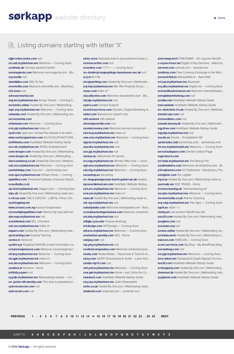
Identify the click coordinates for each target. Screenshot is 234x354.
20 (124, 316)
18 (114, 316)
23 (140, 316)
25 (153, 316)
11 (77, 316)
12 (82, 316)
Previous (18, 316)
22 (135, 316)
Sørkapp (23, 346)
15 (98, 316)
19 (119, 316)
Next (164, 316)
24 (148, 316)
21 (129, 316)
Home (221, 18)
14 (93, 316)
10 (72, 316)
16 (103, 316)
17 (108, 316)
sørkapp (30, 15)
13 (87, 316)
